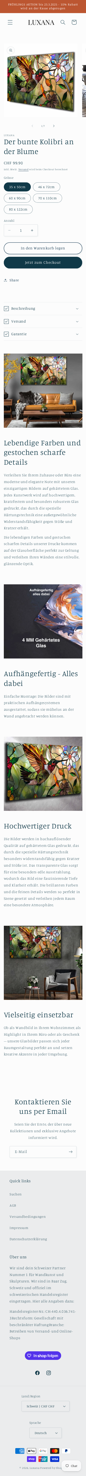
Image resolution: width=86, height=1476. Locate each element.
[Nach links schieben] (32, 126)
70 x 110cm (47, 198)
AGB (13, 1205)
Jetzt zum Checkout (43, 262)
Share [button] (14, 280)
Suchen (16, 1194)
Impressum (19, 1228)
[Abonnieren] (70, 1152)
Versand (23, 169)
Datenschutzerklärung (28, 1239)
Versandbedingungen (28, 1216)
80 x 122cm (18, 209)
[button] (10, 22)
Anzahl (9, 220)
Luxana (34, 1468)
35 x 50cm (17, 187)
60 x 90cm (17, 198)
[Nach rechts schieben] (53, 126)
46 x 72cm (46, 187)
